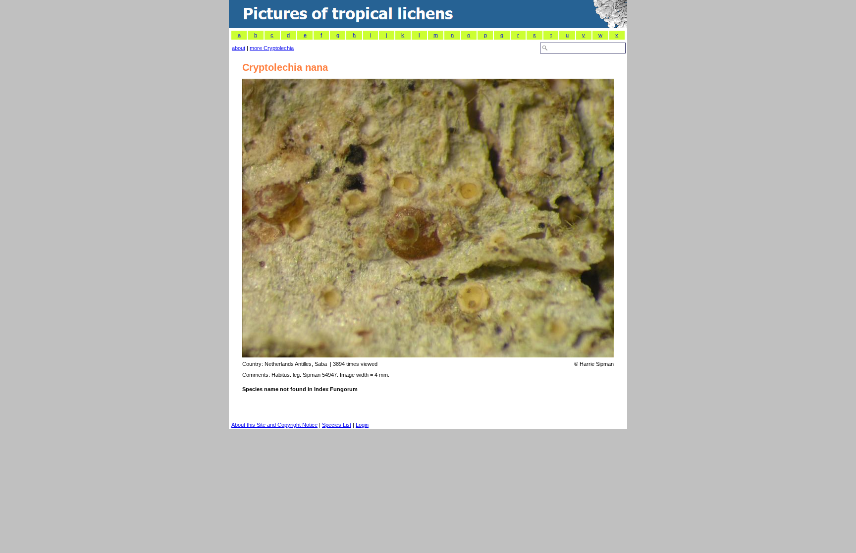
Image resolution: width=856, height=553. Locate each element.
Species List (336, 425)
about (238, 48)
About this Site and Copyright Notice (274, 425)
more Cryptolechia (272, 48)
